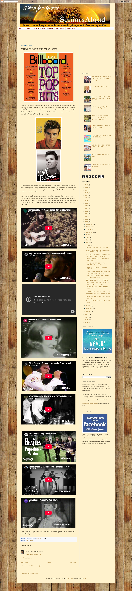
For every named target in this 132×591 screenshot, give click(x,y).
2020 (86, 200)
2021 (86, 198)
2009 (86, 319)
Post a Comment (28, 558)
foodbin (27, 549)
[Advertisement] (56, 37)
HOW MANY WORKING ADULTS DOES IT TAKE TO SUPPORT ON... (98, 255)
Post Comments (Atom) (36, 566)
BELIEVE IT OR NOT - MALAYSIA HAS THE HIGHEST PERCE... (97, 251)
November (89, 226)
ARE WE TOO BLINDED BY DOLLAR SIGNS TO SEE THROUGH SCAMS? (100, 117)
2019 (86, 203)
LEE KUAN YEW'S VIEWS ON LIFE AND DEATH (101, 126)
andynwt (70, 578)
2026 (86, 185)
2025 (86, 187)
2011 (86, 314)
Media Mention (60, 28)
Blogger (83, 578)
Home (49, 562)
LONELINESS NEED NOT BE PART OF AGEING (101, 145)
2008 (86, 322)
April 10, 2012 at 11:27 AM (33, 554)
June (88, 240)
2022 (86, 195)
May (87, 242)
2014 (86, 216)
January (89, 311)
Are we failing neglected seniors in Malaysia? (99, 107)
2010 (86, 317)
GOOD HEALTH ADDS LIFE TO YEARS (98, 294)
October (89, 229)
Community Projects (39, 28)
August (88, 234)
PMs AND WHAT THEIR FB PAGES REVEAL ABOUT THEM (96, 263)
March (88, 305)
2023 (86, 193)
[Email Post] (45, 538)
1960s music (29, 540)
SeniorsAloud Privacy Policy (29, 573)
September (89, 232)
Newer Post (24, 562)
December (89, 224)
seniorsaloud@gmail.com (90, 403)
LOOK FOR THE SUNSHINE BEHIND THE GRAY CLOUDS (97, 276)
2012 (86, 222)
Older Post (73, 562)
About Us (21, 28)
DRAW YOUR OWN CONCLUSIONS (97, 247)
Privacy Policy (71, 28)
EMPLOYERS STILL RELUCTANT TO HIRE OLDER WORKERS (97, 283)
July (87, 237)
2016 (86, 211)
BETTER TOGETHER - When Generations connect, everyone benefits (101, 98)
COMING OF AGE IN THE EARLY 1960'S (98, 291)
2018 (86, 206)
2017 (86, 208)
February (89, 308)
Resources (50, 28)
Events (28, 28)
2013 (86, 219)
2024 (86, 190)
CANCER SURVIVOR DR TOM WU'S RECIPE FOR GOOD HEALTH (101, 78)
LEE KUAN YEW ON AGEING (101, 87)
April (87, 245)
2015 (86, 214)
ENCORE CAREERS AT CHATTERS (97, 280)
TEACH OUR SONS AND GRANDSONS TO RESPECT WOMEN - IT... (98, 272)
